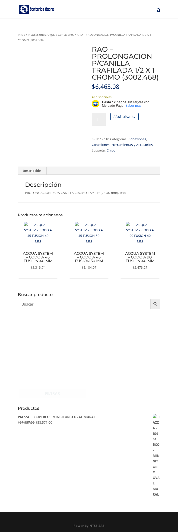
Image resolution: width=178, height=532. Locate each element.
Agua (51, 34)
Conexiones (66, 34)
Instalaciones (37, 34)
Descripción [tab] (32, 170)
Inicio (21, 34)
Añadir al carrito (124, 116)
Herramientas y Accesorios (132, 144)
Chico (111, 150)
